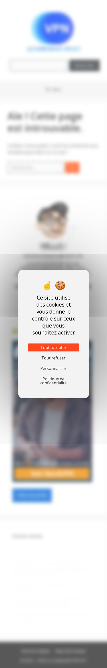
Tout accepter (53, 347)
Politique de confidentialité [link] (53, 381)
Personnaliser (53, 368)
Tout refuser (53, 358)
